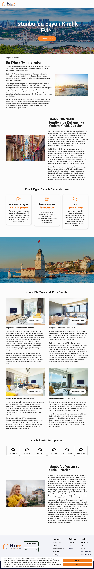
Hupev (8, 58)
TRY (26, 549)
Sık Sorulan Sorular (58, 548)
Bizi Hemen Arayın (31, 543)
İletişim (83, 548)
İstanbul (71, 542)
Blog (82, 545)
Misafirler (56, 552)
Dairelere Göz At (35, 320)
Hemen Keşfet (47, 39)
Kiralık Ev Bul (57, 542)
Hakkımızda (84, 542)
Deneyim (55, 545)
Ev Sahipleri (56, 555)
